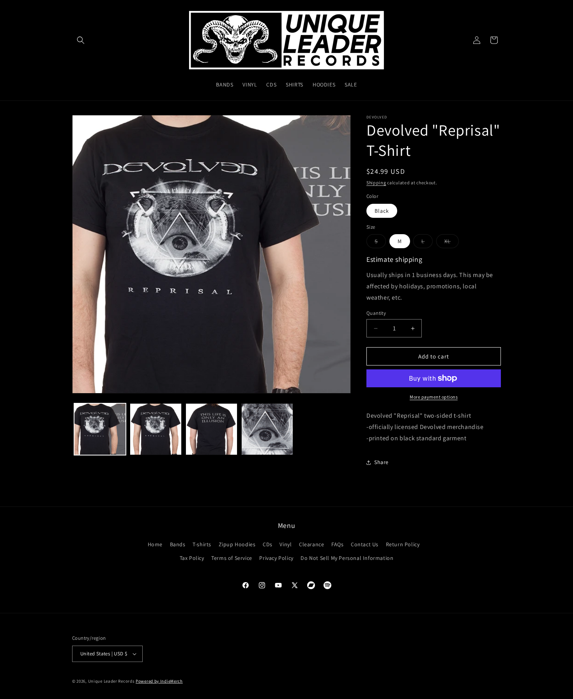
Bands (178, 544)
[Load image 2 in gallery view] (156, 429)
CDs (267, 544)
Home (155, 544)
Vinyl (285, 544)
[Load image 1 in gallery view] (100, 429)
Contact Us (364, 544)
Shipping (376, 182)
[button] (80, 40)
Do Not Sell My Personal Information (347, 557)
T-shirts (202, 544)
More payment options (434, 397)
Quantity (376, 313)
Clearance (311, 544)
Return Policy (403, 544)
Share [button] (381, 462)
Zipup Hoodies (237, 544)
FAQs (337, 544)
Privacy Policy (276, 557)
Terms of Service (231, 557)
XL (451, 242)
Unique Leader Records (111, 681)
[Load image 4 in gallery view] (267, 429)
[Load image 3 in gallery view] (211, 429)
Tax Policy (192, 557)
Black (382, 210)
